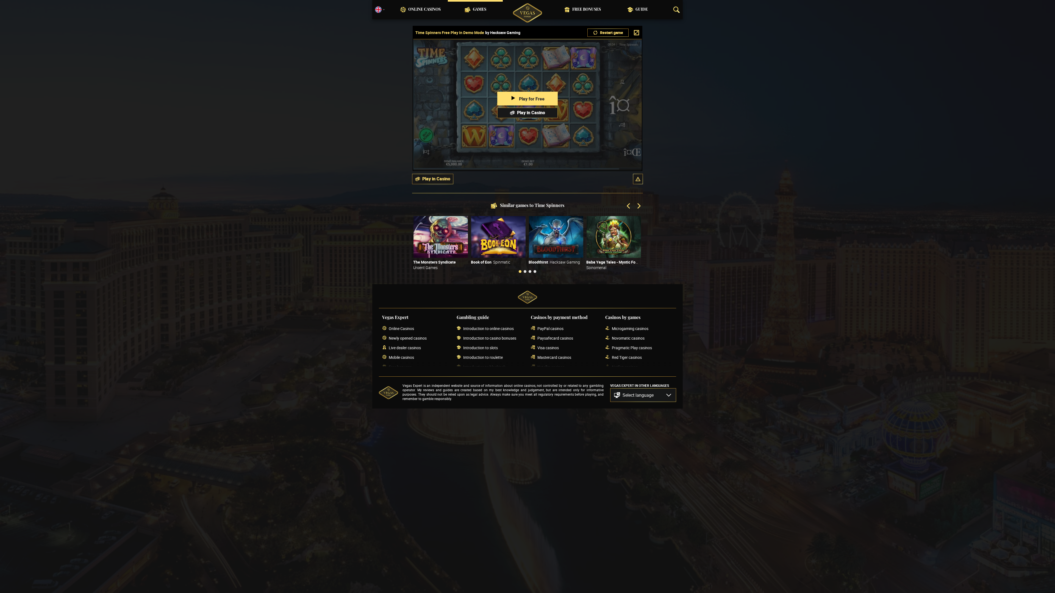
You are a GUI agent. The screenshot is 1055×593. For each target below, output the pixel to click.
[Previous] (628, 206)
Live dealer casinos (405, 347)
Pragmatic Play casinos (632, 347)
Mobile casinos (401, 357)
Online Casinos (424, 10)
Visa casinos (548, 347)
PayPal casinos (550, 328)
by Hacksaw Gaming (502, 32)
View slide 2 (525, 271)
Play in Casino (531, 113)
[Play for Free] (440, 237)
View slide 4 (534, 271)
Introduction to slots (480, 347)
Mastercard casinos (554, 357)
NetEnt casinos (625, 367)
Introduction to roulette (483, 357)
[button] (638, 179)
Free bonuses (586, 10)
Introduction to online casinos (488, 328)
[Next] (638, 206)
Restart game (611, 32)
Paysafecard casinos (555, 338)
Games (479, 10)
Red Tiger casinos (627, 357)
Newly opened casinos (408, 338)
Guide (641, 10)
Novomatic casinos (628, 338)
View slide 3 (530, 271)
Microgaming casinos (630, 328)
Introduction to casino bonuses (489, 338)
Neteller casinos (550, 367)
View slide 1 (520, 271)
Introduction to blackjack (484, 367)
